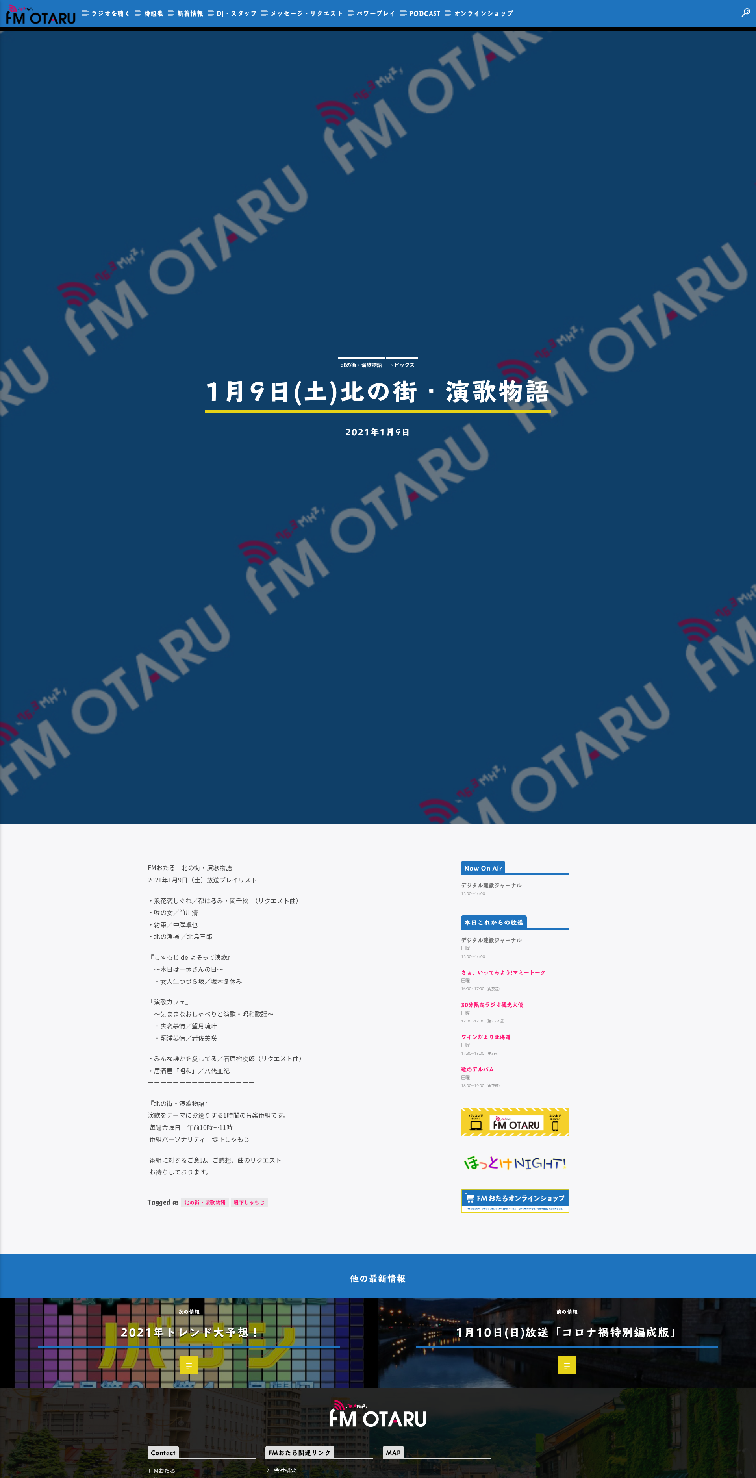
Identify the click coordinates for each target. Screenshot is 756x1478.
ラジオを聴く (111, 13)
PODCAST (425, 13)
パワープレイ (376, 13)
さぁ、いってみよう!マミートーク (503, 1025)
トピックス (402, 389)
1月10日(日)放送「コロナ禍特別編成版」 (569, 1385)
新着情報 (190, 13)
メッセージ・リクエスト (307, 13)
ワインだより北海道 (486, 1090)
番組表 (154, 13)
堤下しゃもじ (249, 1255)
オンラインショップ (483, 13)
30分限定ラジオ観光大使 (492, 1058)
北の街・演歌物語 (361, 389)
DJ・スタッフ (237, 13)
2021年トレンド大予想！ (190, 1385)
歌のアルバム (477, 1122)
